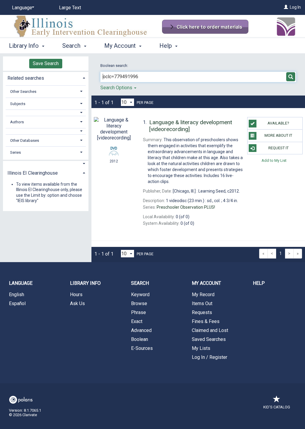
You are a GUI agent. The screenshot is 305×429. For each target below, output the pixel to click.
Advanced (141, 330)
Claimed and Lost (210, 330)
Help (259, 283)
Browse (139, 303)
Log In (295, 7)
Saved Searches (209, 339)
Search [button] (72, 45)
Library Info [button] (24, 45)
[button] (46, 113)
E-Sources (142, 348)
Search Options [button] (116, 87)
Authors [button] (17, 122)
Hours (76, 294)
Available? (278, 123)
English (16, 294)
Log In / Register (209, 357)
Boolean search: (114, 65)
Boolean (139, 339)
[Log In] (286, 7)
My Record (203, 294)
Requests (202, 312)
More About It (278, 135)
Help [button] (166, 45)
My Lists (201, 348)
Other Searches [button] (23, 91)
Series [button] (15, 152)
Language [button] (20, 283)
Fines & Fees (206, 321)
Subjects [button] (17, 104)
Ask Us (77, 303)
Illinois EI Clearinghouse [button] (32, 173)
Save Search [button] (46, 63)
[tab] (45, 77)
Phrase (138, 312)
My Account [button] (120, 45)
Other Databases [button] (24, 140)
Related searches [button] (25, 78)
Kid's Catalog (276, 407)
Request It (278, 148)
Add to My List (274, 160)
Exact (136, 321)
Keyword (140, 294)
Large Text (70, 7)
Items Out (202, 303)
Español (17, 303)
